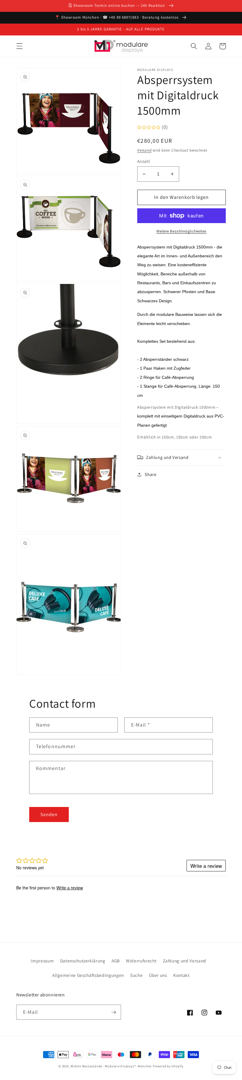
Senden (49, 814)
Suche (136, 975)
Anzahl (143, 161)
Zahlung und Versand (185, 961)
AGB (116, 961)
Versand (144, 150)
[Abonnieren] (114, 1012)
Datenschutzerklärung (82, 961)
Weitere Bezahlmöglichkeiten (181, 231)
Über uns (158, 975)
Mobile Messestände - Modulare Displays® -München (111, 1066)
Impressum (42, 961)
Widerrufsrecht (141, 961)
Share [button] (150, 474)
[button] (19, 46)
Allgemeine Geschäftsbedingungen (88, 975)
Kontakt (181, 975)
